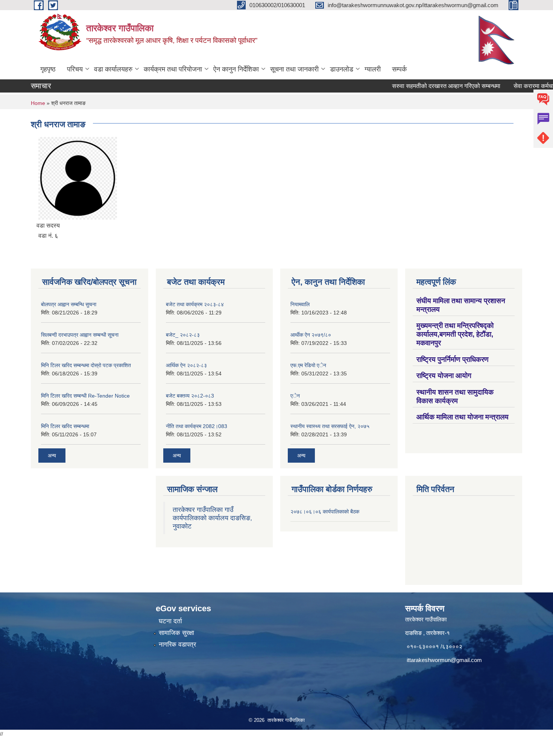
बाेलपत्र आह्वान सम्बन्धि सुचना (68, 304)
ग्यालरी (373, 69)
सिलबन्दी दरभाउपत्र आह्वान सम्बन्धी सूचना (79, 335)
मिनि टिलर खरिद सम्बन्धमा (65, 426)
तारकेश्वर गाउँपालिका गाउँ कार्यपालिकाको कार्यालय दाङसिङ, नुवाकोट (212, 518)
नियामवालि (300, 304)
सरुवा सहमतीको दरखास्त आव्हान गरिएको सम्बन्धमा (431, 86)
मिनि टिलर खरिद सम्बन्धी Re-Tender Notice (85, 396)
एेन (295, 396)
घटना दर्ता (170, 621)
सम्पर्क (399, 69)
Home (38, 103)
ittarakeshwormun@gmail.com (444, 660)
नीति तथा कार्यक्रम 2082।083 (196, 426)
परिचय (75, 69)
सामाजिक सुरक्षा (176, 632)
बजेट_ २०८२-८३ (183, 335)
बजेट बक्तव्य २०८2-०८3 (190, 396)
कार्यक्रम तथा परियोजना (173, 69)
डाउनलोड (341, 69)
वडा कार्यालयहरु (113, 69)
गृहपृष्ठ (48, 69)
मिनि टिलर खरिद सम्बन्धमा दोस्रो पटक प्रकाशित (86, 365)
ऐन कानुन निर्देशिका (236, 69)
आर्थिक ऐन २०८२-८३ (186, 365)
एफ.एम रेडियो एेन (308, 365)
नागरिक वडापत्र (177, 644)
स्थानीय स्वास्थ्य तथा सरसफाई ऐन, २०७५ (329, 426)
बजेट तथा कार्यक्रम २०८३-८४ (195, 304)
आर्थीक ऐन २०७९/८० (310, 335)
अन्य (52, 456)
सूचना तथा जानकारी (294, 69)
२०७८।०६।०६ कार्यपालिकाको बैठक (324, 512)
